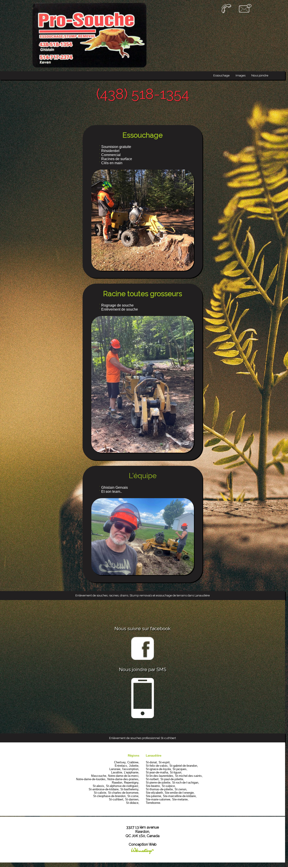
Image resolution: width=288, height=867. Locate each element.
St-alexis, (99, 786)
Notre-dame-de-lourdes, (91, 779)
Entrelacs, (121, 765)
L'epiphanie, (131, 772)
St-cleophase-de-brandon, (109, 796)
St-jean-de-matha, (157, 772)
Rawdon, (117, 782)
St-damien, (132, 799)
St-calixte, (100, 792)
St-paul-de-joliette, (172, 779)
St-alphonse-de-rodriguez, (122, 786)
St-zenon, (181, 789)
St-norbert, (153, 779)
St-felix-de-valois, (157, 765)
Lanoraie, (115, 769)
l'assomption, (130, 769)
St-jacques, (180, 769)
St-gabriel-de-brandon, (183, 765)
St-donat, (152, 762)
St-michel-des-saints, (189, 775)
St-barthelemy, (129, 789)
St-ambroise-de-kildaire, (104, 789)
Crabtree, (133, 762)
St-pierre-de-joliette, (158, 782)
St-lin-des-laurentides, (160, 775)
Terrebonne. (153, 802)
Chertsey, (120, 762)
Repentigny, (131, 782)
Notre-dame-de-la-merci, (123, 775)
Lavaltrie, (117, 772)
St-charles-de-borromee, (123, 792)
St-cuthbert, (116, 799)
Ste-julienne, (154, 796)
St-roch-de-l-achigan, (185, 782)
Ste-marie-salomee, (158, 799)
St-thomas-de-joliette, (160, 789)
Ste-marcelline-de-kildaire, (180, 796)
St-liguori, (176, 772)
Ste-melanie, (180, 799)
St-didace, (132, 802)
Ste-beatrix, (153, 786)
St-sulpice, (169, 786)
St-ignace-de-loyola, (159, 769)
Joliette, (134, 765)
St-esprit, (165, 762)
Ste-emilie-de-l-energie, (180, 792)
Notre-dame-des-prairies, (123, 779)
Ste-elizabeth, (155, 792)
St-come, (133, 796)
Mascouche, (99, 775)
